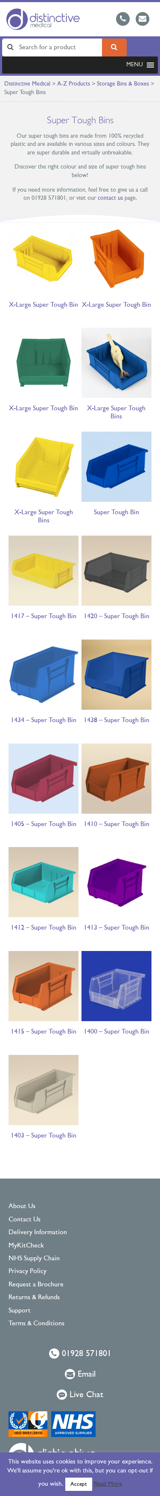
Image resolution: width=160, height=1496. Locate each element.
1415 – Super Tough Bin (43, 1031)
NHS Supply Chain (34, 1258)
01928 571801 (85, 1354)
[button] (134, 65)
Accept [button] (78, 1484)
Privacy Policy (28, 1271)
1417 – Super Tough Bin (43, 616)
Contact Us (25, 1219)
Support (20, 1310)
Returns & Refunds (34, 1297)
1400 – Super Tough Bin (116, 1031)
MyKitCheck (26, 1245)
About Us (22, 1206)
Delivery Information (38, 1232)
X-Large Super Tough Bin (43, 305)
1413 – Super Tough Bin (116, 927)
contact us (110, 198)
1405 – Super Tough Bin (43, 824)
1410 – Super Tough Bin (116, 824)
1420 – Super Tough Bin (116, 616)
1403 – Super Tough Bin (43, 1135)
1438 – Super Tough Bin (116, 720)
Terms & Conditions (36, 1323)
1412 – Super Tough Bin (43, 927)
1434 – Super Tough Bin (43, 720)
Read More (108, 1484)
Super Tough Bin (116, 512)
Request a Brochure (36, 1284)
